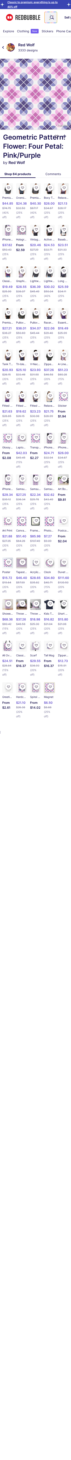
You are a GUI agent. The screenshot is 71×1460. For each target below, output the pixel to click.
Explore (8, 31)
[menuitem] (8, 31)
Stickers (47, 31)
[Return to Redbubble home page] (23, 17)
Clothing (27, 31)
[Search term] (51, 17)
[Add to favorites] (56, 136)
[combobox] (51, 17)
